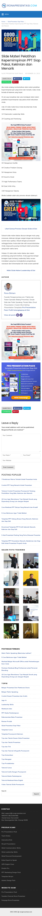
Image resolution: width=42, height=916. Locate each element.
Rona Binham (9, 293)
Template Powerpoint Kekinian (12, 734)
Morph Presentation (8, 844)
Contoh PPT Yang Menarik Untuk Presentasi (17, 485)
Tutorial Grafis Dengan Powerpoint (14, 772)
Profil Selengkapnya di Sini (19, 310)
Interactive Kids (7, 840)
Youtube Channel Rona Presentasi (13, 896)
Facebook (18, 78)
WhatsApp (7, 82)
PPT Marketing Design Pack (11, 872)
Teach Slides (6, 836)
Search (4, 791)
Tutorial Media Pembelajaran (12, 776)
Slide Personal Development (11, 856)
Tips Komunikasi (7, 755)
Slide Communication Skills (11, 848)
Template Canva (7, 730)
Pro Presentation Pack (9, 832)
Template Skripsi (7, 876)
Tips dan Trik (6, 747)
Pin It (16, 82)
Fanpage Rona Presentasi (10, 900)
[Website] (21, 315)
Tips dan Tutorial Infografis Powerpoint (15, 751)
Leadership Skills (8, 705)
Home (3, 22)
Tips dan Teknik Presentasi (11, 742)
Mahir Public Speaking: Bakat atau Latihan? (16, 653)
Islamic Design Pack (8, 880)
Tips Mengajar (7, 759)
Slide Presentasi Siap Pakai (16, 22)
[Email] (17, 315)
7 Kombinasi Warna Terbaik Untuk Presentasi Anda (19, 479)
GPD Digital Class (8, 864)
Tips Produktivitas (8, 763)
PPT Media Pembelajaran (10, 713)
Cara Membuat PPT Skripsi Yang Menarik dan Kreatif (20, 507)
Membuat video (7, 709)
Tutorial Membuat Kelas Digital (12, 780)
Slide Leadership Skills (10, 852)
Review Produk (7, 721)
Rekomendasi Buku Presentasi (12, 717)
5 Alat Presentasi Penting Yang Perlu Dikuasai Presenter (21, 535)
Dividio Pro (5, 868)
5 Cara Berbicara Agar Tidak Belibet (14, 513)
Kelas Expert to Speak (9, 860)
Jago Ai (4, 700)
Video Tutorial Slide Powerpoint (13, 784)
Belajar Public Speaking (10, 692)
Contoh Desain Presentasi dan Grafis (14, 696)
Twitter (27, 78)
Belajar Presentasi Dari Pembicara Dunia (16, 688)
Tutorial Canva (7, 768)
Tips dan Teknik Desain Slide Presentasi (15, 738)
